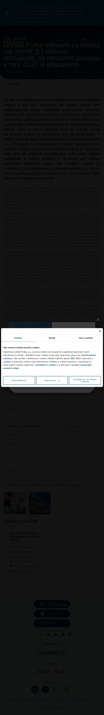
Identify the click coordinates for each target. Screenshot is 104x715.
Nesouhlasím (19, 380)
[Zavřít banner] (100, 331)
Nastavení (50, 380)
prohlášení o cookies (46, 365)
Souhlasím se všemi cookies (84, 380)
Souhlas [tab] (18, 338)
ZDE (73, 358)
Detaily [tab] (52, 338)
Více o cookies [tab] (86, 338)
